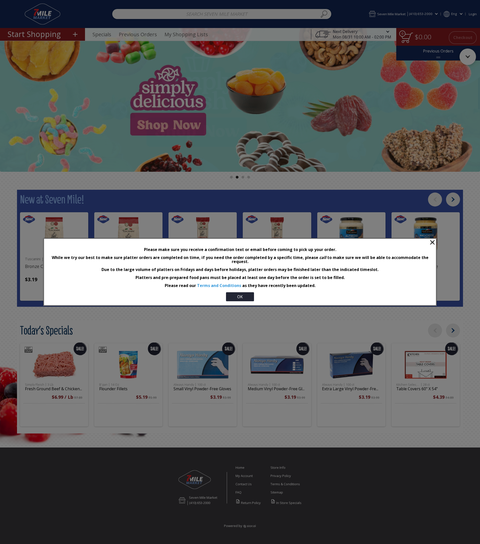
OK (240, 297)
